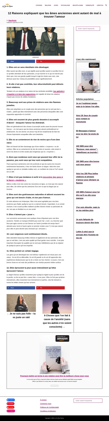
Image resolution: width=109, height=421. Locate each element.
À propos (43, 400)
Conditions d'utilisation (48, 411)
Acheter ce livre (54, 385)
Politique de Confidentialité (49, 407)
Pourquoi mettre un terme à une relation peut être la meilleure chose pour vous (54, 376)
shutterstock (35, 57)
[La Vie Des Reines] (14, 5)
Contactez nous (45, 404)
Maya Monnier (12, 20)
